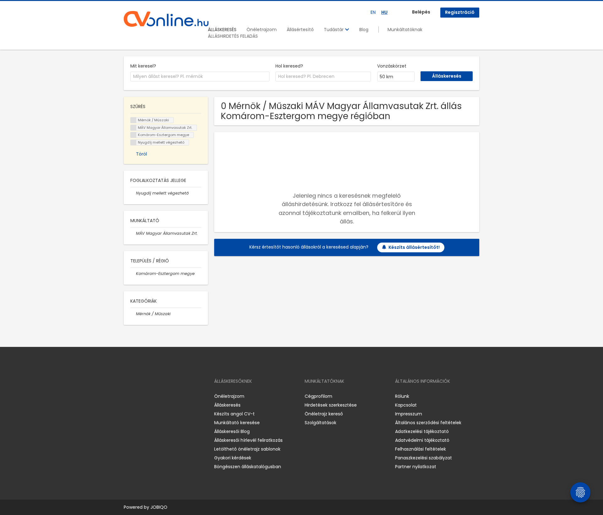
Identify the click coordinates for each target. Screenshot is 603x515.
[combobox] (199, 77)
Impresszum (408, 414)
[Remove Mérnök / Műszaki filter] (133, 313)
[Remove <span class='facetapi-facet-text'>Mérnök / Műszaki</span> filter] (133, 120)
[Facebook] (128, 396)
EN (373, 12)
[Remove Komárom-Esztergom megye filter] (133, 273)
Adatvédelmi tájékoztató (422, 440)
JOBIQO (158, 507)
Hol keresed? (289, 66)
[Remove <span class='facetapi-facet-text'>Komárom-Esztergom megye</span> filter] (133, 135)
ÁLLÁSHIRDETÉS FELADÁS (233, 36)
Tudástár (334, 29)
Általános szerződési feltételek (428, 422)
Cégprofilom (318, 396)
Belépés (421, 12)
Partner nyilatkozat (415, 466)
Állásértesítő (300, 29)
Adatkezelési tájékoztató (422, 431)
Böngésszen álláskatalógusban (247, 466)
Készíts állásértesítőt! (414, 247)
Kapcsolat (406, 405)
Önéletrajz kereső (324, 414)
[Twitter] (158, 396)
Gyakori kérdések (232, 458)
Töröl (141, 154)
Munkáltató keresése (237, 422)
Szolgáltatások (320, 422)
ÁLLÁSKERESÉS (222, 29)
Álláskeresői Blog (232, 431)
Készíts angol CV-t (234, 414)
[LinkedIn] (149, 396)
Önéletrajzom (262, 29)
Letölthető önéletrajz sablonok (247, 449)
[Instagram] (138, 396)
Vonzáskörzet (391, 66)
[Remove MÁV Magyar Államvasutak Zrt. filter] (133, 233)
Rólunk (402, 396)
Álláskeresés (227, 405)
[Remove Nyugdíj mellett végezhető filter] (133, 193)
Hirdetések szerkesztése (331, 405)
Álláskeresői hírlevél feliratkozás (248, 440)
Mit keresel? (143, 66)
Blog (363, 29)
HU (384, 12)
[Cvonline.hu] (166, 19)
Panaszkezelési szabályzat (423, 458)
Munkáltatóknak (405, 29)
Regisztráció (460, 12)
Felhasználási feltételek (420, 449)
